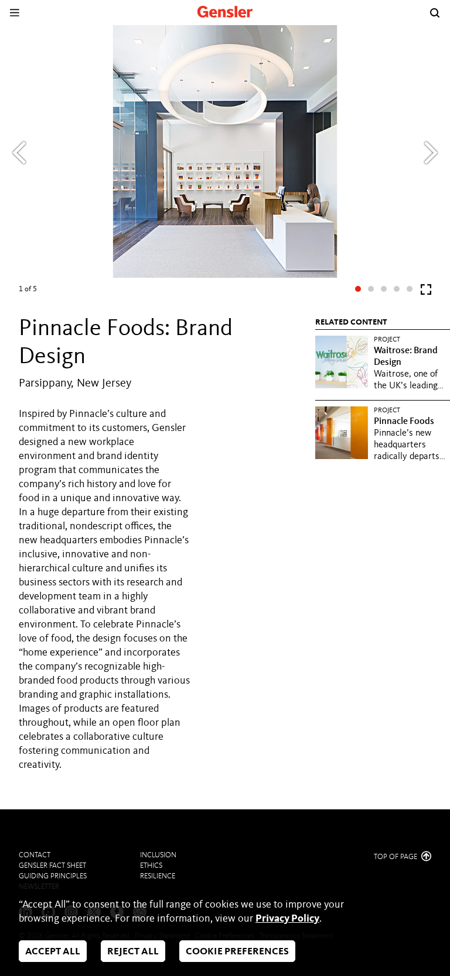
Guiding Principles (53, 876)
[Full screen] (426, 292)
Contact (34, 855)
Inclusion (158, 855)
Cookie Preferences (237, 952)
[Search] (435, 13)
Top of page (396, 857)
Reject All (133, 952)
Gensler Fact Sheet (52, 866)
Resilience (157, 876)
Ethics (151, 866)
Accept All (52, 952)
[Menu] (14, 12)
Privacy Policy (287, 918)
